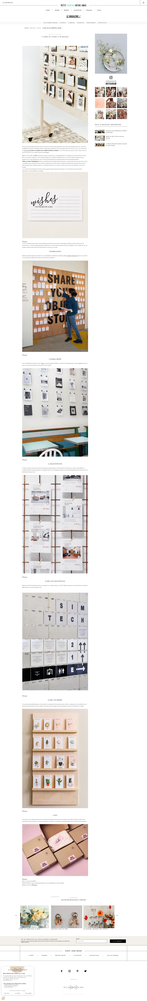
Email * (78, 938)
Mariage (57, 10)
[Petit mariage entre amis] (73, 5)
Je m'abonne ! (118, 941)
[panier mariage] (143, 2)
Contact (99, 10)
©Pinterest (34, 885)
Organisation (80, 22)
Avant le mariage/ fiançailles (51, 22)
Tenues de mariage (90, 22)
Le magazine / (74, 16)
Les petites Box (78, 10)
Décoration (63, 22)
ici (22, 167)
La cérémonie (71, 22)
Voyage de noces (102, 22)
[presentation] (16, 915)
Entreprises (89, 10)
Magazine (26, 28)
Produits (48, 10)
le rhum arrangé (27, 150)
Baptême (66, 10)
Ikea (43, 363)
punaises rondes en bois (72, 255)
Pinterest (25, 241)
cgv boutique (77, 955)
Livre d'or (39, 28)
